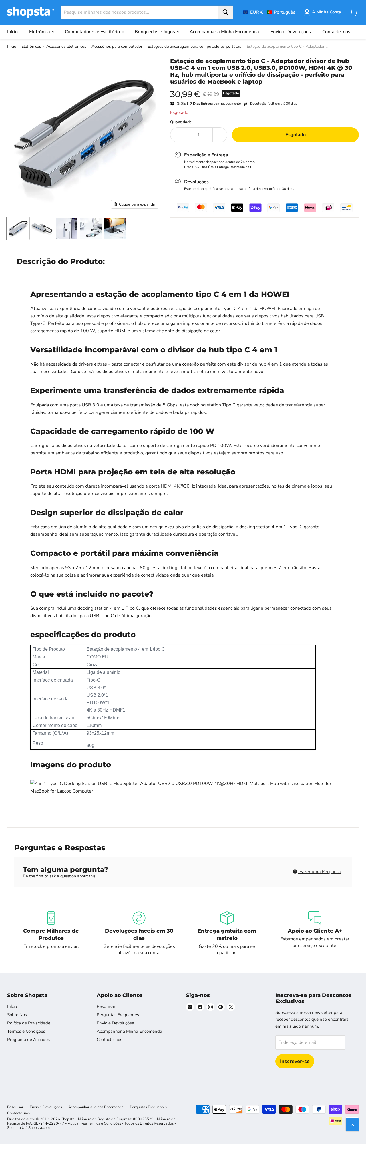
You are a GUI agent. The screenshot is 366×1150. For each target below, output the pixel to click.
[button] (269, 12)
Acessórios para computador (117, 46)
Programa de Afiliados (28, 1039)
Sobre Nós (17, 1015)
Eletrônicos (31, 46)
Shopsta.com (39, 1127)
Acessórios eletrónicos (66, 46)
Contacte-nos (336, 32)
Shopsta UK (17, 1127)
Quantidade (181, 122)
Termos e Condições (26, 1031)
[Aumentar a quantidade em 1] (220, 134)
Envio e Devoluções (290, 32)
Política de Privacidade (28, 1023)
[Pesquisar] (225, 12)
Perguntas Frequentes (118, 1015)
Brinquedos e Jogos (155, 32)
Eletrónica (40, 32)
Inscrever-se (295, 1061)
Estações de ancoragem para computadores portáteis (195, 46)
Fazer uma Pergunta (319, 872)
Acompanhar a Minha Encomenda (224, 32)
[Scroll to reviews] (264, 88)
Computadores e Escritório (93, 32)
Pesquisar (106, 1006)
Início (12, 32)
